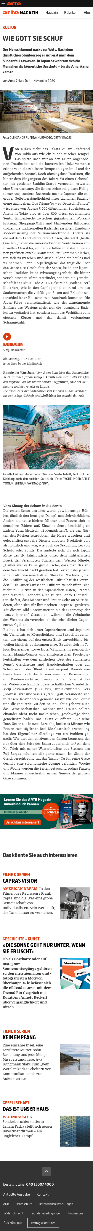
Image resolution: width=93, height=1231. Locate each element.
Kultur (9, 27)
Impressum (75, 1213)
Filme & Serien (16, 874)
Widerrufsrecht (13, 1213)
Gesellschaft (16, 1103)
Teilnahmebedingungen (45, 1213)
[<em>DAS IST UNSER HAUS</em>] (75, 1131)
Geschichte (13, 939)
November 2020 (44, 80)
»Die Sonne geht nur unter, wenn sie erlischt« (44, 948)
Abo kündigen (13, 1222)
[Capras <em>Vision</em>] (75, 902)
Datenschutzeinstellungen (56, 1204)
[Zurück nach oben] (46, 1171)
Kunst (34, 939)
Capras (20, 880)
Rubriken (70, 12)
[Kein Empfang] (75, 1059)
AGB (6, 1204)
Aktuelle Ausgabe (16, 1194)
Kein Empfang (19, 1037)
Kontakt (43, 1194)
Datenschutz (24, 1204)
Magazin (51, 12)
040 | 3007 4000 (40, 1184)
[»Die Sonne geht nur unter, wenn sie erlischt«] (75, 973)
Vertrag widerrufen (43, 1223)
